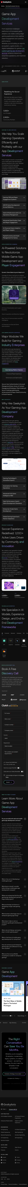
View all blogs (21, 1015)
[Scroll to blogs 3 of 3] (15, 1016)
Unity (15, 837)
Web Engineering (19, 1132)
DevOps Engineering (20, 1135)
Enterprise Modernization (7, 1120)
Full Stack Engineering (20, 1129)
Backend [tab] (13, 633)
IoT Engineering (4, 1137)
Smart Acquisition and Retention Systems (13, 314)
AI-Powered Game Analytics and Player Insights (11, 229)
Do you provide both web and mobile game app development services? (12, 819)
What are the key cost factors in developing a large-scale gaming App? (11, 906)
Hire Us (16, 1150)
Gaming (2, 6)
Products (3, 1150)
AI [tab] (2, 633)
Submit (8, 782)
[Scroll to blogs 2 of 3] (13, 1016)
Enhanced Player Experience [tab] (14, 374)
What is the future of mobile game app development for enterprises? (11, 938)
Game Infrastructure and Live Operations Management (12, 214)
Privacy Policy (4, 1184)
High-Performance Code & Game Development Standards (12, 502)
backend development (17, 861)
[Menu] (25, 2)
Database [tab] (19, 633)
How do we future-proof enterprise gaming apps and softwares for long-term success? (12, 946)
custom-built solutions (12, 839)
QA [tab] (24, 633)
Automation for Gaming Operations (10, 487)
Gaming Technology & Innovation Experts (9, 479)
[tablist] (14, 374)
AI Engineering (4, 1129)
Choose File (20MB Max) (11, 762)
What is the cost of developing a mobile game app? (11, 880)
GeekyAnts (10, 442)
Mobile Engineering (5, 1132)
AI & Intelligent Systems (6, 1116)
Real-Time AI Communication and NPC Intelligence (12, 319)
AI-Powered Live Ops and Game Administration (10, 325)
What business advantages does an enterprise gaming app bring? (11, 914)
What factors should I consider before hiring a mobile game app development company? (11, 888)
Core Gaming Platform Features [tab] (14, 370)
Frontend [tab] (7, 633)
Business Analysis (5, 1140)
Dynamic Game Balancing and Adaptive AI (13, 272)
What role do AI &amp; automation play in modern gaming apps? (11, 931)
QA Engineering (18, 1137)
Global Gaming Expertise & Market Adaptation (11, 518)
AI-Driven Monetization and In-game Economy (11, 309)
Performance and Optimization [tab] (14, 377)
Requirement (7, 743)
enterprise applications (10, 424)
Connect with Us (13, 1109)
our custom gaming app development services (13, 50)
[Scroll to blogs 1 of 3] (10, 1016)
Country (6, 735)
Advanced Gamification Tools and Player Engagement (12, 221)
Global (4, 1109)
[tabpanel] (14, 646)
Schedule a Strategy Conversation (13, 1074)
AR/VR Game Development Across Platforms (11, 206)
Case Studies (4, 1147)
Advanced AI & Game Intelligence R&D (9, 494)
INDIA (8, 1179)
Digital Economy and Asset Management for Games (11, 237)
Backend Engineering (6, 1135)
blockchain (5, 557)
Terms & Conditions (13, 1184)
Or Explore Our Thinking (13, 1078)
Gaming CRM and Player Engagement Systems (10, 198)
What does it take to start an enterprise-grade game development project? (12, 922)
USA (2, 1179)
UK (5, 1179)
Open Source (18, 1147)
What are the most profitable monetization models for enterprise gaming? (11, 955)
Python (23, 1022)
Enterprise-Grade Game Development (10, 510)
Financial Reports (23, 1184)
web (12, 446)
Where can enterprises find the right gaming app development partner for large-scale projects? (12, 897)
